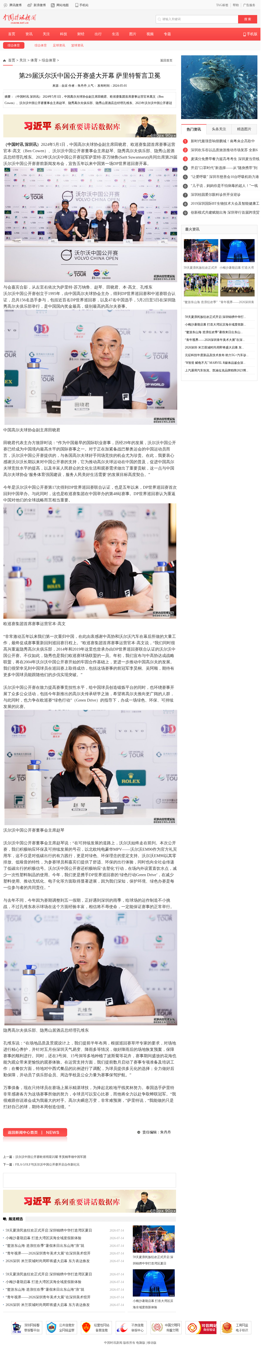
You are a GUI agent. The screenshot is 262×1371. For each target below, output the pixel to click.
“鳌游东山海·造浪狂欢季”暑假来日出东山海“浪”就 (45, 1246)
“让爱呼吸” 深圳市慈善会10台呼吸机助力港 (225, 177)
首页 (11, 34)
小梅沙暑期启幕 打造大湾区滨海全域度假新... (215, 324)
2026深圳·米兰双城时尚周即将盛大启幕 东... (214, 347)
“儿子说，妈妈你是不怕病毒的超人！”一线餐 (224, 187)
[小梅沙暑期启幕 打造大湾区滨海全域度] (236, 250)
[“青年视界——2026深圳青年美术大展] (236, 284)
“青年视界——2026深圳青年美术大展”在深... (215, 340)
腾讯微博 (15, 5)
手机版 (251, 34)
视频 (150, 34)
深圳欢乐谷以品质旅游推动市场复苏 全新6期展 (224, 151)
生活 (115, 34)
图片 (132, 34)
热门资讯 (194, 129)
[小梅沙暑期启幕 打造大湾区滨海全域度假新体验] (154, 1283)
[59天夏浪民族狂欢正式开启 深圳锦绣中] (199, 250)
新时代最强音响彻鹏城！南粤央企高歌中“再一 (223, 142)
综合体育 (14, 45)
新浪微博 (40, 5)
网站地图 (62, 5)
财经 (80, 34)
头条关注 (219, 129)
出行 (98, 34)
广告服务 (249, 5)
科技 (63, 34)
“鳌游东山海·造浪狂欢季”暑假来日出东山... (214, 332)
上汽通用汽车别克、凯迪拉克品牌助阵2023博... (216, 370)
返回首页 (166, 60)
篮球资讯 (77, 45)
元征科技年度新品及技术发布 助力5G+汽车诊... (217, 355)
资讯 (29, 34)
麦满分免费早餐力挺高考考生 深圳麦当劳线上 (225, 160)
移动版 (151, 1342)
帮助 (236, 5)
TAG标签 (222, 5)
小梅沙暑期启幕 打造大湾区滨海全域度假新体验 (43, 1238)
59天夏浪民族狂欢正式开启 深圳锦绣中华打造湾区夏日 (49, 1230)
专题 (167, 34)
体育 (34, 60)
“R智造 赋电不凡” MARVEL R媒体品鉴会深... (215, 363)
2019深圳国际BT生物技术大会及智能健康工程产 (225, 205)
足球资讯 (59, 45)
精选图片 (244, 129)
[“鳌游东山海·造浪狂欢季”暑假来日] (199, 284)
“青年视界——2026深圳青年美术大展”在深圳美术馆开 (48, 1253)
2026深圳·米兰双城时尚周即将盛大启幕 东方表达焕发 (48, 1261)
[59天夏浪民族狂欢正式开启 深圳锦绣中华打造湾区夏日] (154, 1239)
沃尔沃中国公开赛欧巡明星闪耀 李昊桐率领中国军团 (50, 1157)
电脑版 (140, 1342)
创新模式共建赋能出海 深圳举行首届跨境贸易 (225, 214)
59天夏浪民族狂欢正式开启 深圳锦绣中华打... (215, 317)
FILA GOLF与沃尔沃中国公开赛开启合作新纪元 (47, 1164)
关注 (46, 34)
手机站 (84, 5)
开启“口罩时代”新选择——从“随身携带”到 (224, 168)
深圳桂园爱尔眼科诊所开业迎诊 (216, 195)
